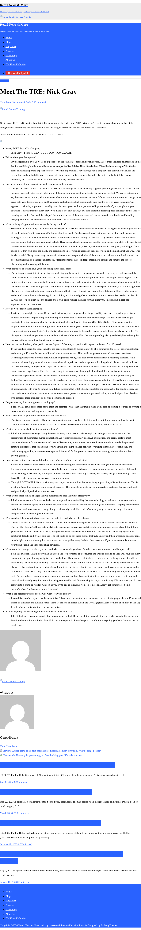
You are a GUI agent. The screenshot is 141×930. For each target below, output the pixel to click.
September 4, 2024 (22, 102)
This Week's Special (18, 73)
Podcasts (4, 80)
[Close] (56, 878)
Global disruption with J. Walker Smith (46, 792)
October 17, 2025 (9, 844)
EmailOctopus (34, 916)
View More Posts (8, 746)
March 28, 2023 (8, 813)
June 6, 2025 (6, 782)
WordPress (79, 925)
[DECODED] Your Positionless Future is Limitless (57, 765)
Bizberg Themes (109, 925)
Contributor (6, 102)
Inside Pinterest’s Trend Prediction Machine (50, 823)
